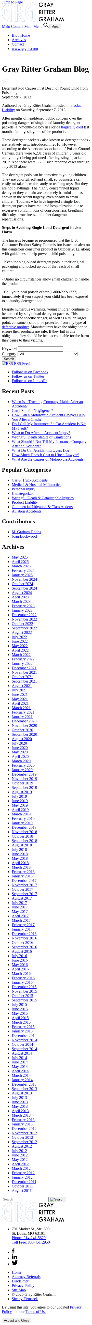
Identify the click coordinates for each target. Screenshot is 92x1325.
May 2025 (20, 557)
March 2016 (21, 973)
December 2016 (24, 934)
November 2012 (24, 1133)
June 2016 (20, 960)
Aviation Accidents (26, 511)
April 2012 (20, 1164)
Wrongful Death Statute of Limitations (41, 437)
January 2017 (22, 929)
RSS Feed (21, 363)
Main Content (12, 26)
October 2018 (22, 836)
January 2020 (22, 770)
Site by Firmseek (25, 1299)
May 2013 (20, 1106)
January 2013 (22, 1124)
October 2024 (22, 584)
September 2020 (24, 734)
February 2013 (23, 1120)
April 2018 (20, 863)
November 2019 (24, 779)
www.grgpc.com (25, 49)
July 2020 (19, 743)
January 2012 (22, 1177)
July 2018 (19, 849)
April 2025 (20, 562)
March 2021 (21, 708)
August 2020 (22, 739)
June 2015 (20, 1009)
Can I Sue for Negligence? (33, 410)
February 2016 (23, 978)
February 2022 (23, 659)
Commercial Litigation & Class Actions (42, 507)
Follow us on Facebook (30, 372)
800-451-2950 (31, 1242)
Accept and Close (16, 1320)
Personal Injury (23, 489)
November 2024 (24, 579)
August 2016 (22, 951)
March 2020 (21, 761)
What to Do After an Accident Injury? (41, 433)
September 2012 (24, 1142)
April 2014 (20, 1071)
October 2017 (22, 889)
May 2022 (20, 646)
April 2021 (20, 703)
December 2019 (24, 774)
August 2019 (22, 792)
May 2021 (20, 699)
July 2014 (19, 1058)
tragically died (72, 127)
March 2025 (21, 566)
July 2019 (19, 796)
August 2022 (22, 632)
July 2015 (19, 1004)
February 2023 (23, 606)
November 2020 (24, 725)
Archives (19, 40)
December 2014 (24, 1035)
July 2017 (19, 903)
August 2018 (22, 845)
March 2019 (21, 814)
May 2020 (20, 752)
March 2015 (21, 1022)
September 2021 (24, 681)
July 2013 (19, 1097)
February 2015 (23, 1027)
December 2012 (24, 1128)
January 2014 (22, 1080)
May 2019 (20, 805)
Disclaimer (20, 1281)
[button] (4, 84)
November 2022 (24, 619)
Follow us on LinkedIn (29, 381)
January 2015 (22, 1031)
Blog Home (21, 35)
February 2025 (23, 570)
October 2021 (22, 677)
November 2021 (24, 672)
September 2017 (24, 894)
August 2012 (22, 1146)
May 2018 (20, 858)
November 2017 (24, 885)
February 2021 (23, 712)
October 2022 (22, 624)
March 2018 (21, 867)
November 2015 (24, 991)
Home (16, 1272)
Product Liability (25, 502)
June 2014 (20, 1062)
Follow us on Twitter (28, 376)
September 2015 (24, 1000)
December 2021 (24, 668)
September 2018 (24, 841)
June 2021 (20, 694)
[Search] (46, 26)
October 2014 (22, 1044)
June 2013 (20, 1102)
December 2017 (24, 880)
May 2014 (20, 1066)
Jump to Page (12, 2)
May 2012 (20, 1159)
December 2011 (24, 1182)
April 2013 (20, 1111)
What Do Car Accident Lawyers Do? (40, 450)
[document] (46, 1309)
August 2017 (22, 898)
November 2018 (24, 832)
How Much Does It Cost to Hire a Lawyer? (45, 455)
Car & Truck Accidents (30, 480)
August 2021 (22, 686)
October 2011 (22, 1186)
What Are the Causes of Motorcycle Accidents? (48, 459)
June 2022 (20, 641)
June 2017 (20, 907)
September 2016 (24, 947)
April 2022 (20, 650)
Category (9, 354)
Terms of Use (36, 1311)
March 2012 (21, 1168)
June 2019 (20, 801)
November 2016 (24, 938)
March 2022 (21, 655)
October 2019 (22, 783)
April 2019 (20, 810)
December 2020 (24, 721)
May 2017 (20, 911)
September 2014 (24, 1049)
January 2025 (22, 575)
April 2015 (20, 1018)
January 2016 (22, 982)
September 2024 (24, 588)
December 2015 (24, 987)
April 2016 (20, 969)
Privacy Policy (23, 1285)
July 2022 (19, 637)
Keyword (9, 349)
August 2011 (22, 1190)
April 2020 (20, 756)
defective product (15, 327)
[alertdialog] (46, 1314)
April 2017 (20, 916)
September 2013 (24, 1089)
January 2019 (22, 823)
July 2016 (19, 956)
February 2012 (23, 1173)
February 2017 (23, 925)
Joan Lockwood (24, 536)
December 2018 (24, 827)
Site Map (19, 1290)
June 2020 (20, 748)
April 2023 (20, 597)
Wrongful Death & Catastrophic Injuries (43, 498)
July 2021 (19, 690)
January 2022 (22, 663)
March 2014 (21, 1075)
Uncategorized (23, 493)
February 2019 (23, 818)
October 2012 (22, 1137)
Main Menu (33, 26)
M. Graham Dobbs (26, 532)
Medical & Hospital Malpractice (36, 485)
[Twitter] (15, 1264)
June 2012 (20, 1155)
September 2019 (24, 787)
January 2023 (22, 610)
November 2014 (24, 1040)
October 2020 (22, 730)
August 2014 (22, 1053)
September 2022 (24, 628)
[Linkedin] (14, 1258)
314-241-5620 (29, 1238)
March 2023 (21, 601)
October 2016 (22, 942)
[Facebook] (13, 1252)
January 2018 (22, 876)
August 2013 (22, 1093)
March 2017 (21, 920)
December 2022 (24, 615)
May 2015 (20, 1013)
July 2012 (19, 1151)
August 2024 (22, 593)
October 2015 (22, 996)
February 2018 (23, 872)
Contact (18, 44)
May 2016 (20, 965)
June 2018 (20, 854)
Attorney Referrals (26, 1277)
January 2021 (22, 717)
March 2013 (21, 1115)
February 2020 (23, 765)
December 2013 (24, 1084)
